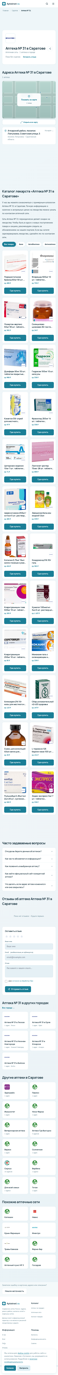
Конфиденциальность (38, 1339)
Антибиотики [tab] (34, 244)
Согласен (10, 1368)
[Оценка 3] (14, 936)
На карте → (49, 130)
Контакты (34, 1335)
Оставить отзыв (29, 57)
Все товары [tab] (9, 244)
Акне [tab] (21, 244)
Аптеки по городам (37, 1308)
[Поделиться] (50, 48)
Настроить (23, 1368)
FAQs (4, 1343)
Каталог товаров (36, 1317)
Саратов (15, 10)
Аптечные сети (36, 1312)
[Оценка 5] (21, 936)
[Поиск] (47, 3)
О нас (4, 1335)
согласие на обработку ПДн (22, 981)
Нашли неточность (14, 1291)
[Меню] (53, 3)
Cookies (33, 1343)
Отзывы (5, 1348)
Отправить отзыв (19, 989)
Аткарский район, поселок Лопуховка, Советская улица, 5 (24, 132)
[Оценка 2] (10, 936)
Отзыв (7, 963)
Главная (5, 10)
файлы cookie (23, 1353)
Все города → (8, 1007)
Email (19, 952)
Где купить (15, 290)
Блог (3, 1339)
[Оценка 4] (18, 936)
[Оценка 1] (6, 936)
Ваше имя (8, 941)
